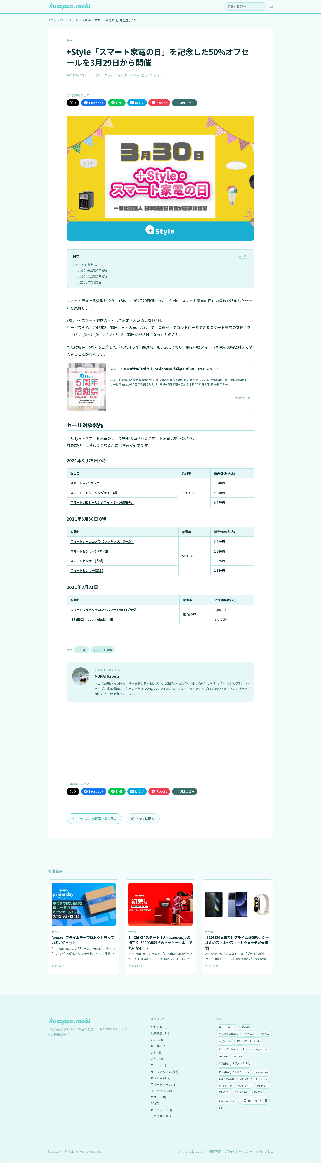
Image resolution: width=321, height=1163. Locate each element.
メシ (155, 1052)
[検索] (271, 7)
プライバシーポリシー (238, 1151)
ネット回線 (160, 1078)
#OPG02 (265, 1033)
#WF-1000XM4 (226, 1079)
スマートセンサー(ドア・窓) (89, 551)
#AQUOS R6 (240, 1092)
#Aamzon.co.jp (227, 1027)
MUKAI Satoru (107, 676)
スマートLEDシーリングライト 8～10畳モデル (102, 502)
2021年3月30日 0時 (93, 276)
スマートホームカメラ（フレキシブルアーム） (102, 541)
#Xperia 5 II (262, 1085)
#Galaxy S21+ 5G (259, 1049)
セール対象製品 (86, 265)
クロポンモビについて (192, 1151)
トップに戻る (145, 818)
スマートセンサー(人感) (86, 560)
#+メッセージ (261, 1072)
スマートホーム (163, 1084)
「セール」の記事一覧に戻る (97, 818)
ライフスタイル (164, 1071)
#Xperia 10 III (254, 1100)
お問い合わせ (264, 1151)
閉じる (243, 256)
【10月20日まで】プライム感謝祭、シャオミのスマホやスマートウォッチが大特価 (237, 942)
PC (155, 1103)
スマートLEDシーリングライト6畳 (94, 492)
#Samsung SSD (227, 1101)
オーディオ (161, 1090)
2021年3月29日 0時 (93, 270)
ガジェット (161, 1110)
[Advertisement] (160, 741)
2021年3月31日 (91, 282)
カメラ (158, 1097)
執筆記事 (159, 1033)
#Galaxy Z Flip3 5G (234, 1071)
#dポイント (225, 1041)
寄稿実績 (215, 1151)
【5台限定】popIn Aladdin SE (91, 619)
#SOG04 (246, 1027)
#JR (221, 1108)
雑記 (156, 1040)
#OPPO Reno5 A (231, 1049)
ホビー (158, 1065)
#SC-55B (223, 1056)
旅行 (156, 1059)
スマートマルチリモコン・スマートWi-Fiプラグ (103, 609)
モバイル (160, 1116)
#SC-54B (238, 1056)
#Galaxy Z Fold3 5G (234, 1063)
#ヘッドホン (225, 1085)
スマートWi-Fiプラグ (84, 483)
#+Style (81, 650)
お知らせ (158, 1027)
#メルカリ (249, 1033)
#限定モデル (244, 1085)
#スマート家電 (102, 650)
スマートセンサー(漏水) (86, 570)
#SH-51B (223, 1092)
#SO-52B (257, 1092)
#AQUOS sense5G (228, 1033)
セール (71, 40)
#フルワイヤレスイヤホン (254, 1079)
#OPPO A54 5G (249, 1041)
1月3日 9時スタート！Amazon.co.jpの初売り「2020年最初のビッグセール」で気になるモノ (160, 942)
